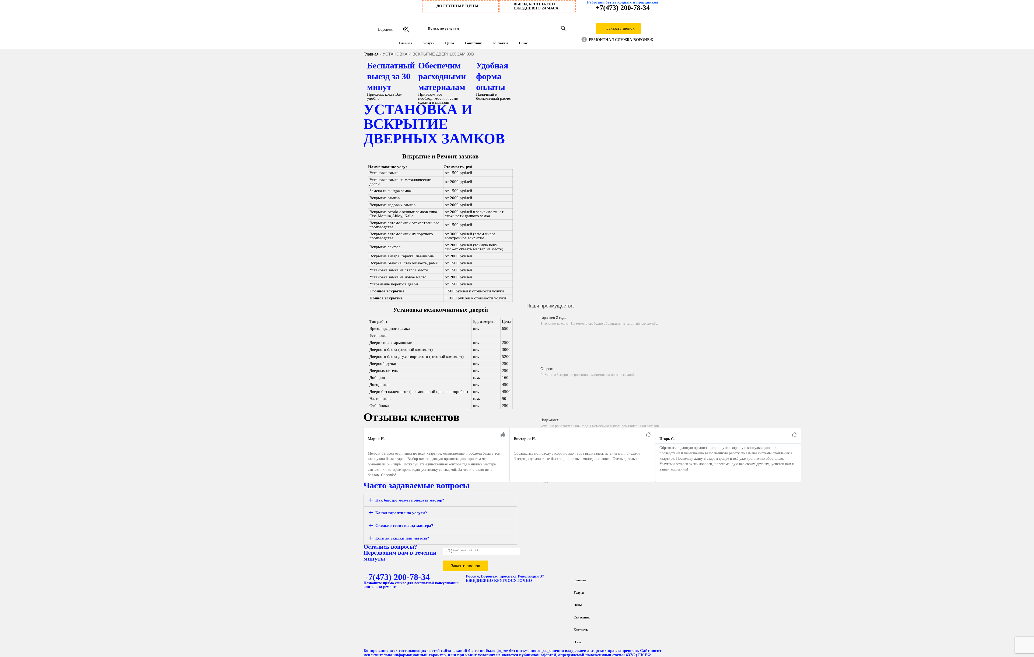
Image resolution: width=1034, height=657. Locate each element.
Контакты (500, 43)
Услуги (428, 43)
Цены (449, 43)
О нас (523, 43)
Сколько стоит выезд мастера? (404, 525)
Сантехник (473, 43)
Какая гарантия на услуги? (401, 513)
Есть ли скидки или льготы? (402, 538)
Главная (405, 43)
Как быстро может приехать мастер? (409, 500)
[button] (366, 449)
